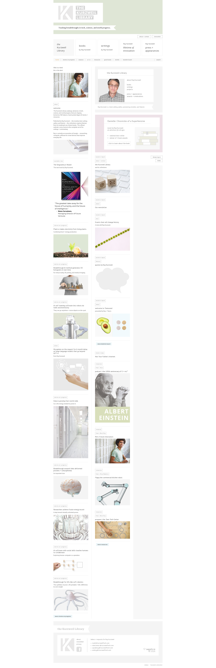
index (159, 160)
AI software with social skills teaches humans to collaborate (70, 551)
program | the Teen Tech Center (107, 519)
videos (146, 665)
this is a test (58, 67)
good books (107, 60)
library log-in (157, 157)
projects (130, 89)
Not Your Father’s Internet (105, 356)
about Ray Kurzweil (134, 80)
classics (81, 60)
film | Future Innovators (104, 437)
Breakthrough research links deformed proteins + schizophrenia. (67, 469)
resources (97, 60)
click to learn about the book (119, 143)
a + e (88, 60)
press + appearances (134, 94)
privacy (78, 644)
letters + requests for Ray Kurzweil (102, 639)
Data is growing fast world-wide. (65, 401)
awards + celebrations (135, 96)
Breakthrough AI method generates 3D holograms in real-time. (68, 269)
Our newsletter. (101, 207)
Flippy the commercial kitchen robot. (109, 477)
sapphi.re (150, 649)
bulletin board (127, 60)
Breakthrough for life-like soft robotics (68, 582)
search (158, 60)
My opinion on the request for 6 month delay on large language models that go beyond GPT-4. (70, 351)
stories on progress (69, 60)
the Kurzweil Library (102, 164)
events (117, 60)
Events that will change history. (107, 222)
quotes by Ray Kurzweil (104, 265)
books (129, 85)
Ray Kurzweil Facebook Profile (79, 649)
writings (130, 87)
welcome (56, 108)
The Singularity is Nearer (62, 165)
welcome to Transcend (103, 308)
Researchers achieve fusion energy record (68, 509)
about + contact (144, 36)
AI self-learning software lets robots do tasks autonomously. (68, 306)
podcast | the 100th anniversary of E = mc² (111, 371)
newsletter (157, 36)
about (78, 639)
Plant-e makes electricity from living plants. (70, 229)
